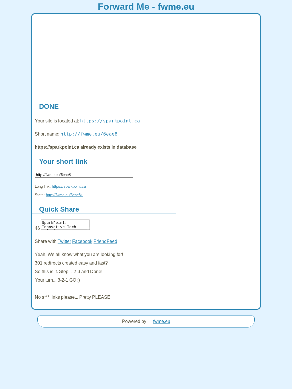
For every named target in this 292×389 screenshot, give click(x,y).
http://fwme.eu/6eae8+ (64, 195)
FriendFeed (105, 241)
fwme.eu (161, 321)
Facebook (82, 241)
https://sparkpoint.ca (110, 121)
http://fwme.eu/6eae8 (88, 134)
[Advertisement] (146, 57)
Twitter (64, 241)
